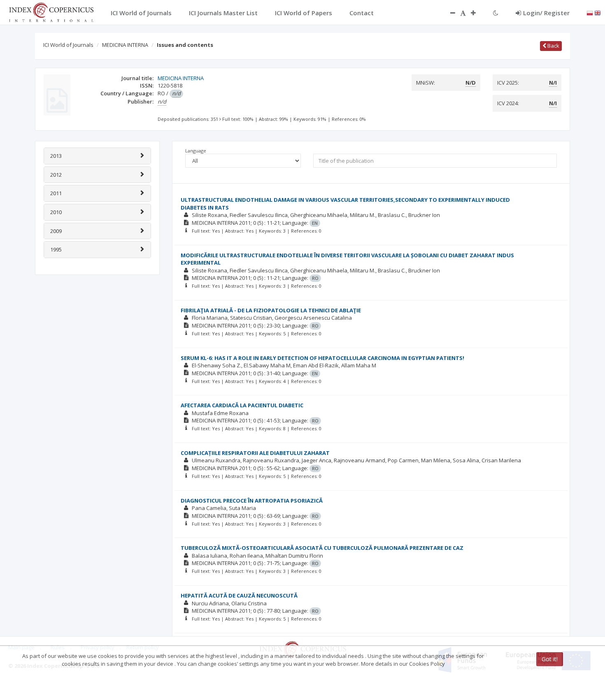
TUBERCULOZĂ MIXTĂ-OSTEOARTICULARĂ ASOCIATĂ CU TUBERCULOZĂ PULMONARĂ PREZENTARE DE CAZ (322, 547)
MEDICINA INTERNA (125, 44)
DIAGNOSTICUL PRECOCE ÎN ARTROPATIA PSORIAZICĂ (252, 500)
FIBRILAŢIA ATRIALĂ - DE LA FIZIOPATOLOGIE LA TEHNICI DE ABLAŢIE (271, 310)
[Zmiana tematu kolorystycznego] (495, 12)
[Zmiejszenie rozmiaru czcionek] (449, 12)
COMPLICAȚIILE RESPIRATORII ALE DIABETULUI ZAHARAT (255, 453)
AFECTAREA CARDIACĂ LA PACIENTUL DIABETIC (242, 405)
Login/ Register (546, 13)
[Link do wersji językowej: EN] (597, 12)
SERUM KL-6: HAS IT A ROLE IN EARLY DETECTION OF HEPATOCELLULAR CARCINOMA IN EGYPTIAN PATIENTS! (322, 358)
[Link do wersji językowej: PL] (589, 12)
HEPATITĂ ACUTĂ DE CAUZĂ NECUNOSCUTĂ (239, 595)
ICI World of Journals (68, 44)
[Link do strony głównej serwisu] (51, 11)
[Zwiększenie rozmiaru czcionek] (477, 12)
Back (552, 45)
